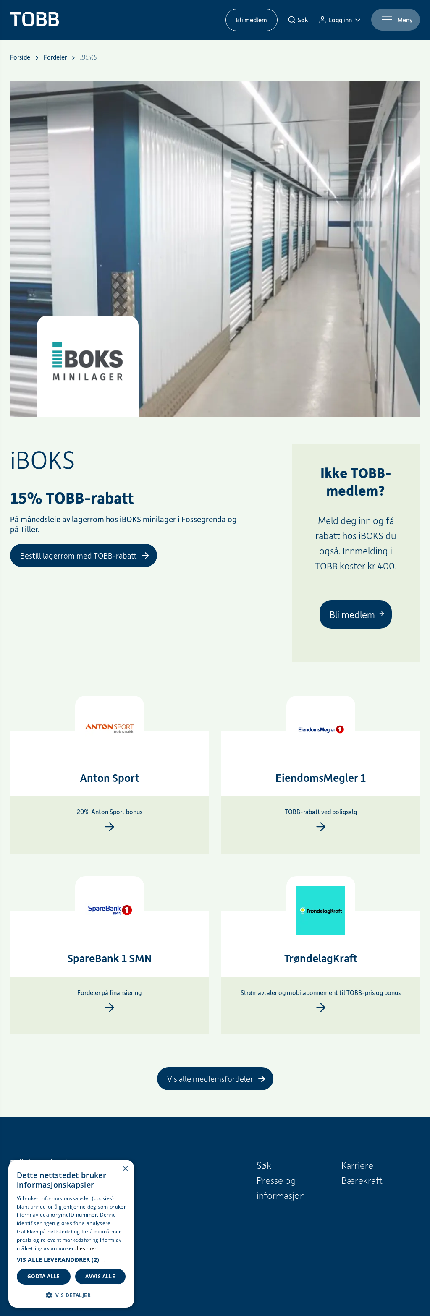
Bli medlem (251, 20)
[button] (71, 1259)
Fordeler (55, 57)
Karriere (357, 1165)
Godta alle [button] (43, 1276)
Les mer (87, 1248)
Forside (20, 57)
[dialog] (71, 1234)
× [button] (125, 1169)
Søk (264, 1165)
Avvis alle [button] (100, 1276)
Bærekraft (362, 1180)
